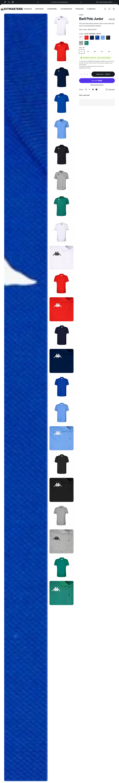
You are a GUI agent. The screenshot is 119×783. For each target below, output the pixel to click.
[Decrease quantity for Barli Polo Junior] (81, 74)
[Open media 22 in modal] (61, 541)
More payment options (97, 85)
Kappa (81, 15)
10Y (95, 51)
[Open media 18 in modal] (61, 438)
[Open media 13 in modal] (61, 335)
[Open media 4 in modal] (61, 103)
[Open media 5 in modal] (61, 129)
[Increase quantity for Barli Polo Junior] (88, 74)
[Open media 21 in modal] (61, 516)
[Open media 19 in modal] (61, 464)
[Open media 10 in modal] (61, 258)
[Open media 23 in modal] (61, 567)
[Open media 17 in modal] (61, 412)
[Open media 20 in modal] (61, 490)
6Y (81, 51)
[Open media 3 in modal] (61, 77)
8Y (88, 51)
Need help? (111, 89)
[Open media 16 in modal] (26, 397)
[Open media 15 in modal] (61, 387)
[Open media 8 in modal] (61, 206)
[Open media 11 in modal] (61, 284)
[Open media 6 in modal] (61, 155)
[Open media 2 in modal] (61, 51)
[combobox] (106, 2)
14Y (109, 51)
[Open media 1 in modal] (61, 26)
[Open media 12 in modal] (61, 309)
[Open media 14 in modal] (61, 361)
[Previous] (38, 2)
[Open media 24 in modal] (61, 593)
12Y (102, 51)
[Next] (81, 2)
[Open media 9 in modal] (61, 232)
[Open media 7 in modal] (61, 180)
